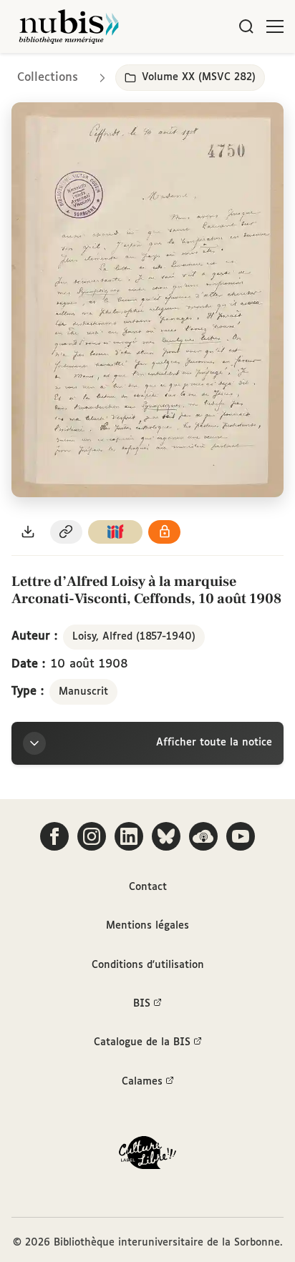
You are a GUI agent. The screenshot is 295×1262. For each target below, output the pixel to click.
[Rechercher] (246, 26)
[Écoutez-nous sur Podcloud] (203, 836)
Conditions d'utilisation (148, 965)
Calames (142, 1082)
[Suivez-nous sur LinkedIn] (129, 836)
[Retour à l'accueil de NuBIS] (68, 26)
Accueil (223, 73)
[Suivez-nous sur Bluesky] (166, 836)
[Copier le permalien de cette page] (66, 532)
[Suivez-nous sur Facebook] (54, 836)
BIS (141, 1004)
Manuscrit (83, 692)
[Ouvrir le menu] (275, 26)
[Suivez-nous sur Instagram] (91, 836)
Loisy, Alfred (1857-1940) (133, 637)
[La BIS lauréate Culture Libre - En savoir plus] (147, 1155)
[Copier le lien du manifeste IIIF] (115, 532)
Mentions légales (147, 926)
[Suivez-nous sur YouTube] (240, 836)
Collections (47, 78)
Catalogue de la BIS (142, 1042)
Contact (148, 887)
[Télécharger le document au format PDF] (27, 532)
